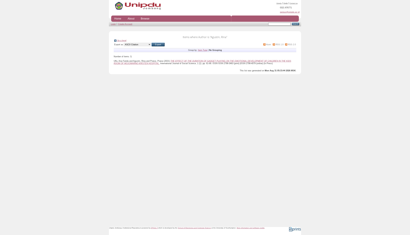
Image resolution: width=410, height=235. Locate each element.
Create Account (125, 24)
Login (113, 24)
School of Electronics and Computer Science (194, 228)
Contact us (294, 3)
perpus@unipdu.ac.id (289, 12)
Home (117, 18)
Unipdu (279, 3)
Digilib (285, 3)
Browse (145, 18)
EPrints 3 (154, 228)
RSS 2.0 (292, 44)
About (131, 18)
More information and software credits (250, 228)
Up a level (121, 40)
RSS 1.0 (279, 44)
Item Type (202, 50)
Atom (268, 44)
